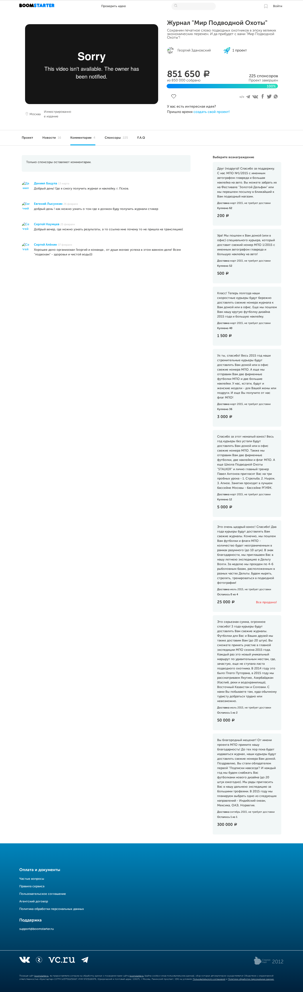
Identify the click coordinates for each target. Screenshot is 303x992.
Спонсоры (116, 137)
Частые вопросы (31, 878)
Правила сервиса (31, 886)
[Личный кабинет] (265, 6)
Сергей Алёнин (45, 244)
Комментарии (82, 137)
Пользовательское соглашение (42, 893)
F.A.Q (141, 137)
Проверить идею (113, 6)
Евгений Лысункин (48, 203)
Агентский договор (33, 901)
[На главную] (37, 6)
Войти (277, 6)
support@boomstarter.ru (36, 929)
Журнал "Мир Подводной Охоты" (217, 23)
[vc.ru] (61, 961)
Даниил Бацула (45, 183)
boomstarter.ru (41, 976)
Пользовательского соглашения (209, 979)
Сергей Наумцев (46, 224)
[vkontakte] (24, 961)
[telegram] (85, 961)
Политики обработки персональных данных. (251, 979)
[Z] (39, 961)
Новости (51, 137)
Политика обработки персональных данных (51, 909)
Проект (27, 137)
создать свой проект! (211, 112)
